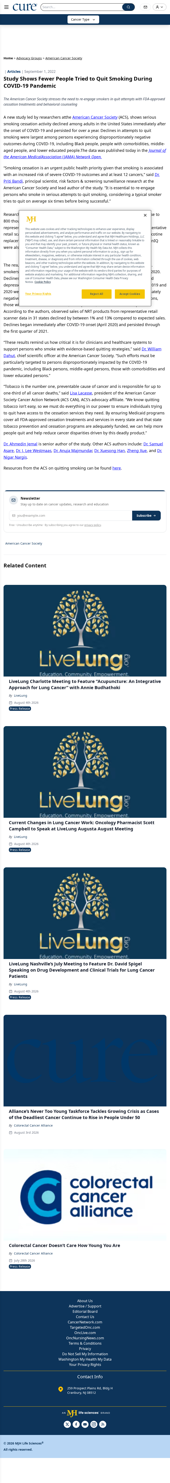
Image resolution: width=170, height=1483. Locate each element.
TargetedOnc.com (85, 1327)
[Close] (145, 215)
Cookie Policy (43, 282)
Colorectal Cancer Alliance (33, 1125)
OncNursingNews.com (85, 1338)
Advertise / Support (85, 1306)
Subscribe (144, 515)
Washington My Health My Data (85, 1359)
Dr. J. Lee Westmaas (33, 450)
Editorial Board (85, 1311)
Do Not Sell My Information (85, 1354)
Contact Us (85, 1316)
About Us (85, 1300)
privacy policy (92, 525)
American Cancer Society (95, 117)
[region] (85, 258)
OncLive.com (85, 1332)
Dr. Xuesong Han (109, 450)
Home (8, 58)
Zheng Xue (137, 450)
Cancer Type (80, 19)
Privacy (85, 1348)
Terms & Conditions (85, 1343)
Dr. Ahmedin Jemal (20, 444)
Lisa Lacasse (81, 393)
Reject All (96, 294)
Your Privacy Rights (85, 1364)
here (116, 468)
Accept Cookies (130, 294)
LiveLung (20, 695)
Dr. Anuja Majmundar (73, 450)
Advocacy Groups (29, 58)
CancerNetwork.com (85, 1322)
